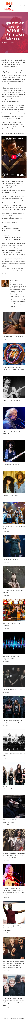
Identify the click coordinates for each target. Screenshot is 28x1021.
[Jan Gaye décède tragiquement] (14, 492)
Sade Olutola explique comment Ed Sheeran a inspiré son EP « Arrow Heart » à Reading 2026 (13, 855)
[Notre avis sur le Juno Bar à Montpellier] (14, 620)
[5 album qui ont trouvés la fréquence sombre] (14, 653)
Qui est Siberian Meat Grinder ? (12, 690)
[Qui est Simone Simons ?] (14, 556)
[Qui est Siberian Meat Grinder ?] (14, 686)
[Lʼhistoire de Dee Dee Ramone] (14, 397)
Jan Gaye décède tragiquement (12, 495)
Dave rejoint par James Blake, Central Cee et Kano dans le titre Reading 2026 (13, 928)
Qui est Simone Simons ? (10, 559)
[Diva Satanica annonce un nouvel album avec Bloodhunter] (14, 783)
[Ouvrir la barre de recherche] (20, 5)
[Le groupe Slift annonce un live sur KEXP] (14, 750)
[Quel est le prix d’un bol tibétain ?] (14, 333)
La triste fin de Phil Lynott (11, 464)
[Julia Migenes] (9, 6)
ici (20, 218)
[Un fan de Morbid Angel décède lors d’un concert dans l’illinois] (14, 717)
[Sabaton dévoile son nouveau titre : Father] (14, 523)
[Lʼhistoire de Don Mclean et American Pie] (14, 428)
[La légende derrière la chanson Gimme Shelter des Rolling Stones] (14, 364)
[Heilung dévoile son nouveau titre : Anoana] (14, 587)
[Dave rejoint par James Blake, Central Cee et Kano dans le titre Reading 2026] (14, 922)
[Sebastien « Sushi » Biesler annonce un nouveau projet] (14, 816)
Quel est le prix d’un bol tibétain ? (13, 336)
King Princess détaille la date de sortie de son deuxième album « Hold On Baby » (13, 271)
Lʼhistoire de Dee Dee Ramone (12, 400)
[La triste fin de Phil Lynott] (14, 461)
